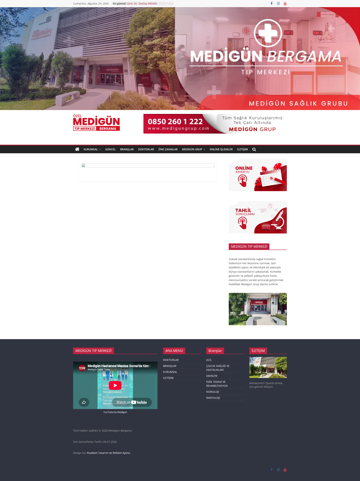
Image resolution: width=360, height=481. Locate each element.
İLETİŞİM (168, 378)
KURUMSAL (91, 149)
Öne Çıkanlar (168, 149)
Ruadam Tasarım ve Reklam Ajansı (108, 453)
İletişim (242, 149)
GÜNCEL (110, 149)
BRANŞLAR (127, 149)
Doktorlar (146, 149)
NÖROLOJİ (212, 391)
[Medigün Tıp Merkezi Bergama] (77, 149)
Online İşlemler (221, 149)
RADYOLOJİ (213, 397)
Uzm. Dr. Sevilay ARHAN (142, 3)
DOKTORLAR (171, 360)
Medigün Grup (192, 149)
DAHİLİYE (212, 376)
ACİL (209, 360)
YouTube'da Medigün (115, 412)
